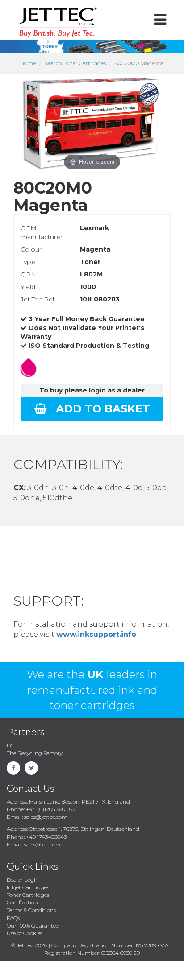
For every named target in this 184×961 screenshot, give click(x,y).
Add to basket (98, 408)
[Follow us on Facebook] (13, 767)
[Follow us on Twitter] (31, 767)
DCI (11, 745)
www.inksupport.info (96, 634)
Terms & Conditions (31, 910)
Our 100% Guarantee (33, 925)
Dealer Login (23, 879)
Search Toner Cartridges (75, 63)
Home (28, 63)
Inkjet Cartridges (28, 887)
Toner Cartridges (28, 894)
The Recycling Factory (35, 753)
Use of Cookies (24, 933)
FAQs (13, 918)
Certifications (23, 902)
